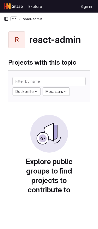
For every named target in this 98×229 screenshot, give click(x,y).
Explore (35, 6)
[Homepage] (13, 6)
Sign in (86, 6)
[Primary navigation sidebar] (6, 19)
